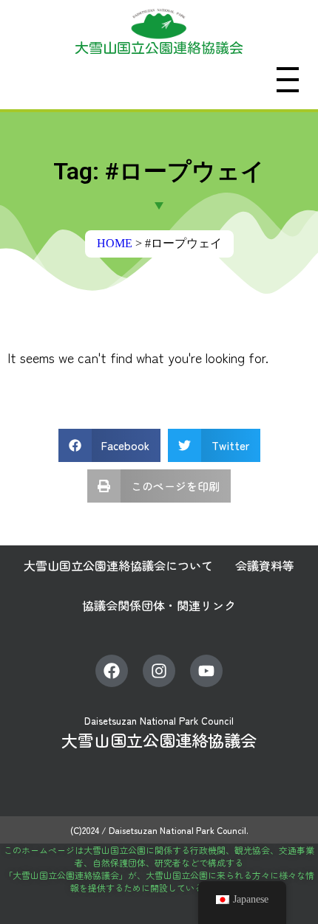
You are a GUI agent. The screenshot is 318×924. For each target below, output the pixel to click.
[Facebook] (111, 671)
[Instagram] (159, 671)
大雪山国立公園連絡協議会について (118, 565)
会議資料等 (264, 565)
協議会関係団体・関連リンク (159, 605)
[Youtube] (206, 671)
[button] (109, 445)
